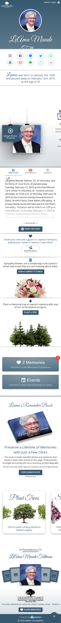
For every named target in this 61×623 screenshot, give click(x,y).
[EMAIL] (20, 62)
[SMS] (30, 62)
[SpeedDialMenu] (54, 616)
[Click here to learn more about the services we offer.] (30, 596)
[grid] (30, 131)
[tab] (13, 171)
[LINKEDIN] (10, 62)
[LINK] (51, 62)
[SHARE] (41, 62)
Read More (30, 223)
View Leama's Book (30, 472)
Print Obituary (32, 229)
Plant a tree (30, 312)
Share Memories (32, 609)
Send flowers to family (30, 271)
